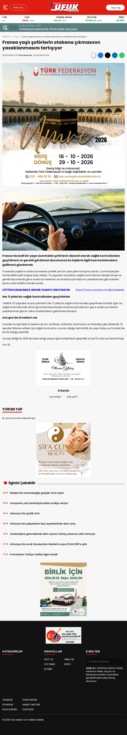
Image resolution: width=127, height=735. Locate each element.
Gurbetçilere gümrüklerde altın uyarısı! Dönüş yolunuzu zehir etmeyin (52, 534)
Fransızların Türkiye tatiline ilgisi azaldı (34, 554)
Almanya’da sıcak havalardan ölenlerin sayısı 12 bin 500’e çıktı (48, 544)
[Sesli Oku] (93, 55)
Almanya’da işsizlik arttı (25, 513)
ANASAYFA (6, 36)
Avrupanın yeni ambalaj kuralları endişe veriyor (39, 503)
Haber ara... (19, 7)
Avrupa (16, 36)
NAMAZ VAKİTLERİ (31, 704)
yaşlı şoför (72, 396)
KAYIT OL (48, 659)
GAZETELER (28, 709)
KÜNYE (67, 664)
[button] (11, 27)
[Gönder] (121, 661)
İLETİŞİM (48, 669)
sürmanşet (55, 396)
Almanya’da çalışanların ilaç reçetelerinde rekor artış (42, 523)
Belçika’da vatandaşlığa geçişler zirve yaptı (37, 493)
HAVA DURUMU (9, 709)
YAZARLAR (7, 699)
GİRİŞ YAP (69, 659)
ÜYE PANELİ (49, 664)
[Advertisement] (21, 675)
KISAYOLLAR (53, 651)
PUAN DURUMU (29, 699)
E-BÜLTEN (93, 651)
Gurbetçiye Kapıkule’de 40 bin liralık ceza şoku (48, 29)
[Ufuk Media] (65, 7)
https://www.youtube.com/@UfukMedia (63, 290)
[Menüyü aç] (5, 7)
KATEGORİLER (12, 651)
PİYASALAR (7, 704)
